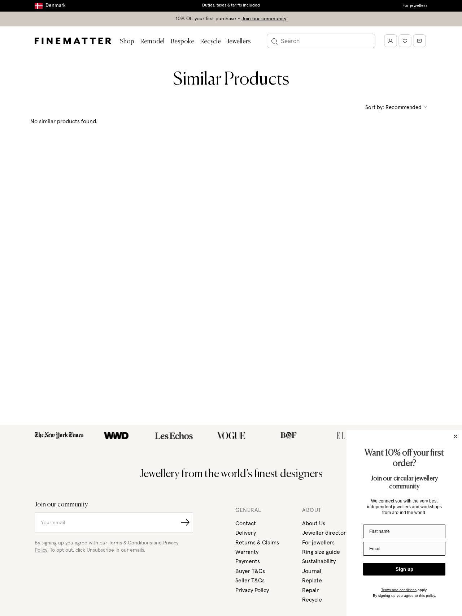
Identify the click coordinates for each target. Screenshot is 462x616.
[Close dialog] (455, 436)
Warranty (246, 552)
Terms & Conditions (130, 543)
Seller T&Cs (250, 580)
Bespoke (182, 41)
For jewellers (414, 6)
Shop (127, 41)
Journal (311, 571)
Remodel (152, 41)
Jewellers (239, 41)
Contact (245, 523)
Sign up (404, 569)
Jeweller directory (325, 533)
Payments (247, 561)
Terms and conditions (399, 590)
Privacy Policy (252, 590)
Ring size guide (321, 552)
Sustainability (319, 561)
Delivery (245, 533)
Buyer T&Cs (250, 571)
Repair (310, 590)
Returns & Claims (257, 543)
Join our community (263, 18)
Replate (312, 580)
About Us (313, 523)
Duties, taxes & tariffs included (231, 5)
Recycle (210, 41)
